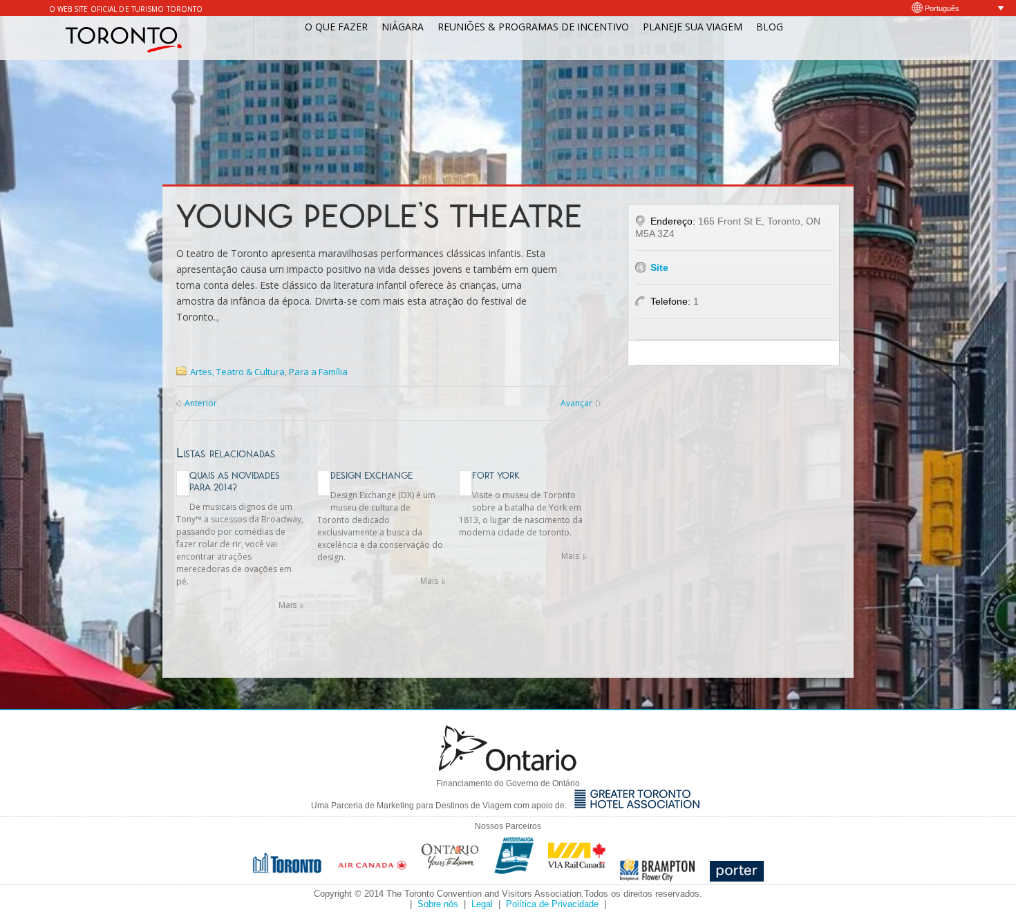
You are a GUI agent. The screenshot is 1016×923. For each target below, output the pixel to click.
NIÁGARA (403, 26)
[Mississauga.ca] (514, 877)
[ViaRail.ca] (577, 877)
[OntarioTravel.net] (450, 877)
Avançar (576, 403)
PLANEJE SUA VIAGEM (692, 26)
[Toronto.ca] (288, 877)
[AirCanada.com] (372, 877)
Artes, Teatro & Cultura (237, 371)
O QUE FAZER (336, 26)
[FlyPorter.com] (737, 877)
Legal (482, 904)
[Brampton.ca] (657, 877)
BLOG (769, 26)
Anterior (201, 403)
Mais (288, 605)
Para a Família (318, 371)
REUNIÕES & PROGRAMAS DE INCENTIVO (533, 26)
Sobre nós (437, 904)
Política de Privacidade (552, 904)
